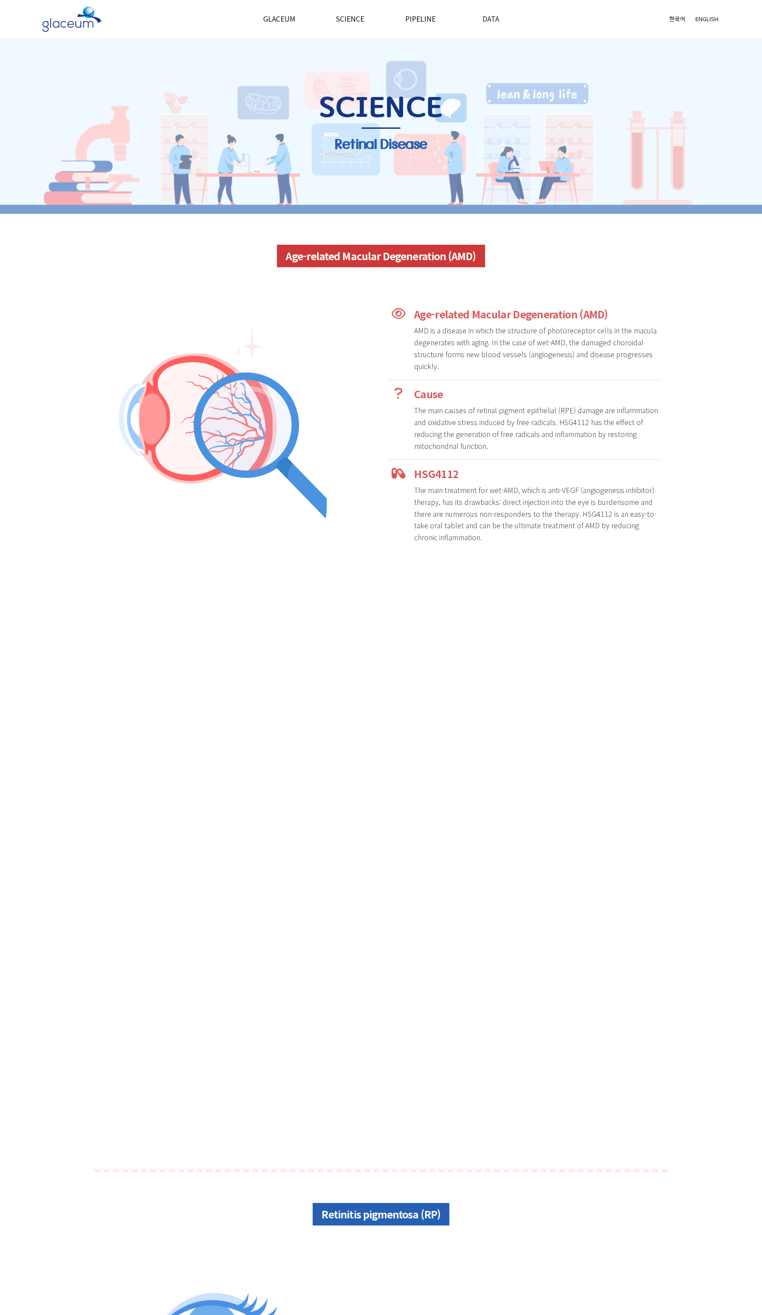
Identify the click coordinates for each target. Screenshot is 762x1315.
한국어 (677, 19)
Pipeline (420, 18)
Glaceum (279, 18)
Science (350, 18)
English (706, 19)
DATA (490, 18)
